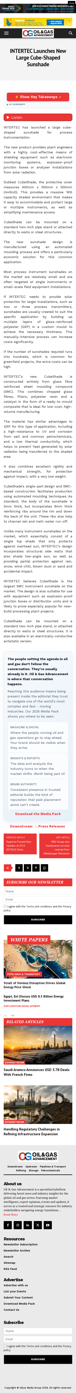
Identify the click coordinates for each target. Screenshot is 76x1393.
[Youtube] (48, 1225)
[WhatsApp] (44, 868)
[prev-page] (6, 1015)
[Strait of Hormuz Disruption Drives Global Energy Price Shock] (38, 959)
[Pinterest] (36, 868)
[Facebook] (19, 868)
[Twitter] (27, 868)
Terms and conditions (39, 906)
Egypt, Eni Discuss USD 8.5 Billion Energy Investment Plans (34, 998)
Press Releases (51, 826)
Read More (11, 1214)
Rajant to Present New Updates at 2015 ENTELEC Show (18, 845)
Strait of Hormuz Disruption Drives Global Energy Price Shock (34, 985)
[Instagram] (18, 1225)
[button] (6, 33)
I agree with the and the (37, 908)
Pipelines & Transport (23, 974)
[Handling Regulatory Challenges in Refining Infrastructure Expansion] (38, 1104)
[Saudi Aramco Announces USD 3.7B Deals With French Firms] (38, 1045)
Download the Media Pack (38, 814)
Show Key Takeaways (38, 97)
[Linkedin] (28, 1225)
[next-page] (12, 1015)
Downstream (21, 826)
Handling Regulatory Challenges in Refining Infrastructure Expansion (32, 1131)
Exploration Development (22, 1006)
